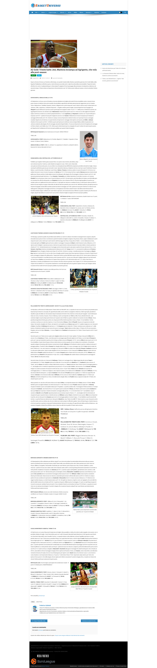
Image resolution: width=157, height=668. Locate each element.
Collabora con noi (110, 666)
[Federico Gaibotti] (35, 608)
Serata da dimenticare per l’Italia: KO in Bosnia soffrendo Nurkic (114, 69)
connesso (40, 630)
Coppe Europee (52, 12)
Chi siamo (102, 666)
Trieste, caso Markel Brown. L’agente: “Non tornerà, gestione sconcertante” (113, 79)
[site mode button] (120, 12)
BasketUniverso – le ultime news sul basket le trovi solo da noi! (84, 666)
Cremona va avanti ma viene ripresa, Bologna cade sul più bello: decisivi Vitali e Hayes (90, 621)
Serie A (43, 12)
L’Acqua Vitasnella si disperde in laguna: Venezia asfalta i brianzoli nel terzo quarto (40, 621)
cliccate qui (42, 595)
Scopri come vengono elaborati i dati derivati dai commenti (69, 635)
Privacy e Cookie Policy (121, 666)
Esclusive (103, 12)
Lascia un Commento (57, 78)
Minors (81, 12)
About (32, 601)
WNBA (75, 12)
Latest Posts (39, 601)
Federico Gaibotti (45, 78)
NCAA (69, 12)
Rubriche (96, 12)
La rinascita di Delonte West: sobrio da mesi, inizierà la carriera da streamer (113, 74)
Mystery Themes (45, 666)
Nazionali (88, 12)
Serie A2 (62, 12)
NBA (36, 12)
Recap (39, 75)
